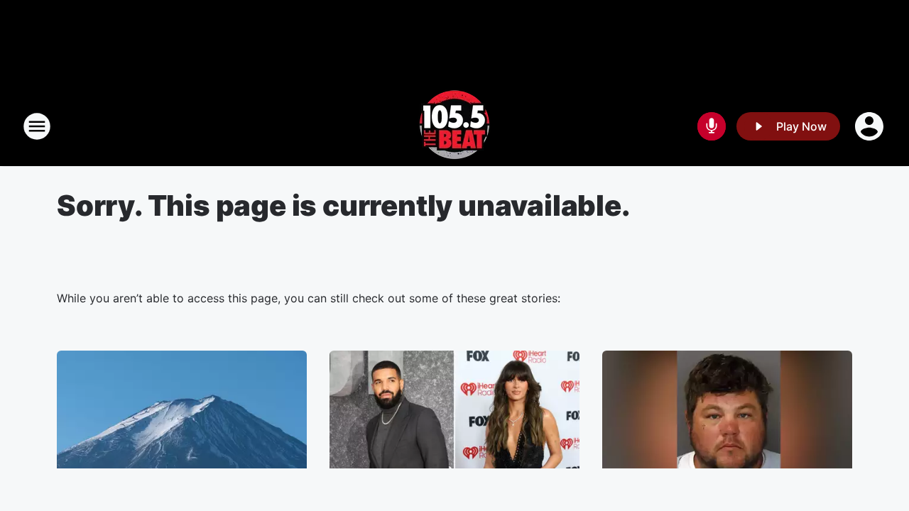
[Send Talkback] (711, 126)
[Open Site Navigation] (37, 126)
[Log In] (870, 126)
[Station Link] (454, 126)
